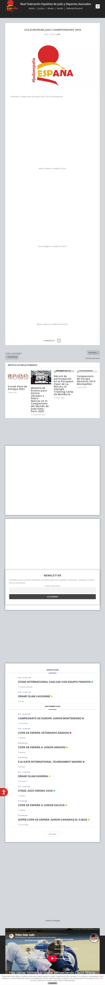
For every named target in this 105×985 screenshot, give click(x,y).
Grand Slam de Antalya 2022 (17, 388)
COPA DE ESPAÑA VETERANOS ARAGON (43, 732)
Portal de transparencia (35, 940)
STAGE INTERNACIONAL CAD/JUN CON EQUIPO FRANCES (54, 681)
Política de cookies (63, 953)
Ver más (52, 834)
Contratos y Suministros (35, 957)
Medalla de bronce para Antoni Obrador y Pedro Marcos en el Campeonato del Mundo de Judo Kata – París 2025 (40, 399)
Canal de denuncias (63, 958)
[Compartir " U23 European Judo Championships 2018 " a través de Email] (58, 340)
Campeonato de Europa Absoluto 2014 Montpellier (86, 380)
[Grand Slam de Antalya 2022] (18, 376)
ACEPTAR (52, 983)
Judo (58, 34)
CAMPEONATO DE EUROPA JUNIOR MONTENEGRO (49, 718)
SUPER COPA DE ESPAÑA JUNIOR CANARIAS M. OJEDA (52, 819)
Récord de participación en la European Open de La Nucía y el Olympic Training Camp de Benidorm (63, 385)
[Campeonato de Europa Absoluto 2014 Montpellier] (87, 371)
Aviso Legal (59, 944)
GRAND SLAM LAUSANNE (34, 696)
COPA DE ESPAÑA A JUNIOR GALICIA (41, 805)
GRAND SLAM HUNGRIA (33, 776)
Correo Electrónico (52, 586)
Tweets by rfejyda (52, 920)
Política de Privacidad (64, 939)
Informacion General (34, 945)
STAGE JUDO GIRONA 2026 (35, 790)
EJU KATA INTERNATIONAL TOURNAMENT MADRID (50, 761)
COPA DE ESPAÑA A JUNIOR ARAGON (41, 747)
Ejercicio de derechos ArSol (66, 949)
